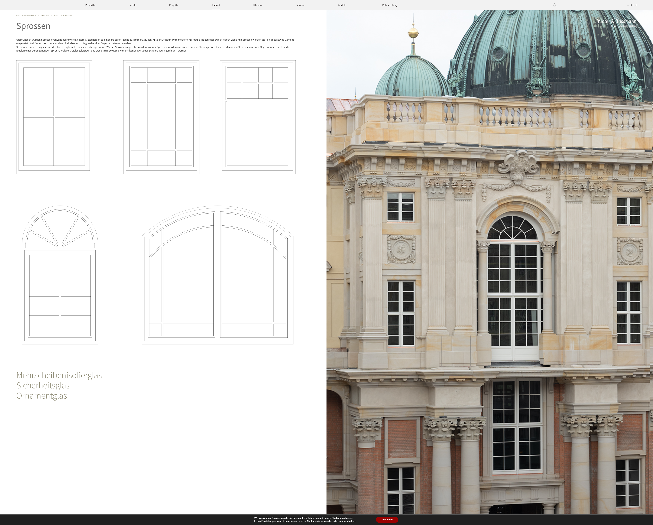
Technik (216, 5)
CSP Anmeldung (388, 5)
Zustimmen (387, 519)
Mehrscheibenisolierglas (59, 374)
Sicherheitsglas (43, 385)
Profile (132, 5)
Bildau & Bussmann (616, 22)
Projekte (174, 5)
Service (301, 5)
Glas (56, 15)
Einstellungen (268, 521)
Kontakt (342, 5)
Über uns (258, 5)
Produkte (90, 5)
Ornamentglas (41, 395)
